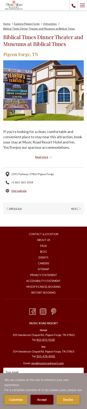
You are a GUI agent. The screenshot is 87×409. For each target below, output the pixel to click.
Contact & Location (43, 234)
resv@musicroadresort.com (47, 363)
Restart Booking (43, 292)
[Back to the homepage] (14, 5)
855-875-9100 (46, 339)
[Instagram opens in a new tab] (43, 310)
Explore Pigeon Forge (26, 23)
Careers (43, 263)
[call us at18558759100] (74, 5)
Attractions (50, 23)
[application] (43, 391)
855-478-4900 (46, 356)
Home (6, 23)
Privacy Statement (43, 275)
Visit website (19, 190)
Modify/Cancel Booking (44, 286)
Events (43, 257)
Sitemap (43, 269)
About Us (43, 240)
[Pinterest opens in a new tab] (53, 310)
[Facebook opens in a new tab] (32, 310)
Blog (43, 251)
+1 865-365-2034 (22, 182)
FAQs (43, 245)
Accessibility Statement (43, 280)
